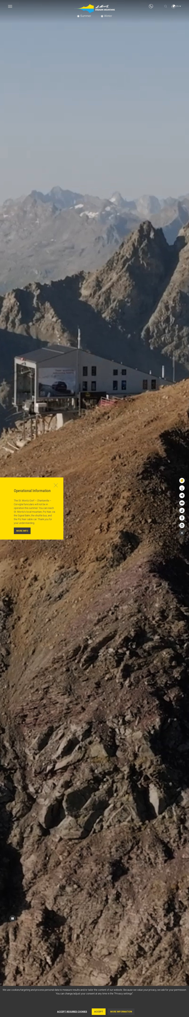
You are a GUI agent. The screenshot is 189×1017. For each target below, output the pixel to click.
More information (121, 1011)
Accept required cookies (72, 1011)
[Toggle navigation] (10, 6)
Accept (98, 1011)
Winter (108, 16)
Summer (85, 16)
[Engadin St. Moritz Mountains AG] (94, 8)
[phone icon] (151, 6)
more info (22, 530)
